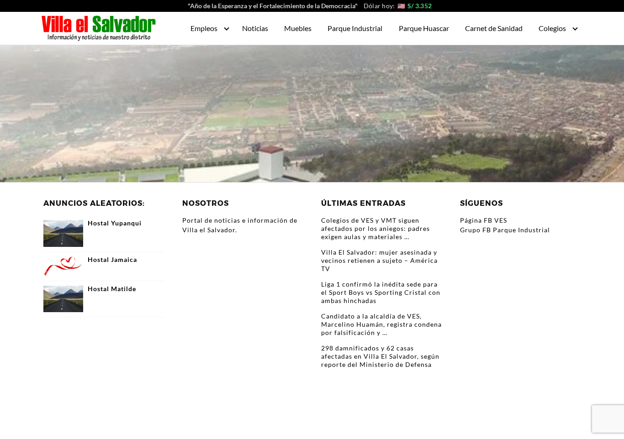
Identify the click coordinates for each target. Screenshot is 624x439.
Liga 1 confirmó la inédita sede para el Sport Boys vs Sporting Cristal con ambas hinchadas (380, 292)
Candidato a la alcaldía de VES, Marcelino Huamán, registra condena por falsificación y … (381, 324)
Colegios (552, 28)
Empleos (203, 28)
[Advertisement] (312, 114)
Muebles (298, 28)
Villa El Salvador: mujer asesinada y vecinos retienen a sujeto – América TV (379, 260)
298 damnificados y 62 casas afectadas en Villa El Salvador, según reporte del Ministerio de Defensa (380, 356)
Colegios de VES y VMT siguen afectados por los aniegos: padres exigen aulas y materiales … (375, 228)
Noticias (255, 28)
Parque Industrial (355, 28)
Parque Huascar (424, 28)
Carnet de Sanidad (494, 28)
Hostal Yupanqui (115, 223)
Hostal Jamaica (112, 259)
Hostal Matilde (112, 289)
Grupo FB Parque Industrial (505, 230)
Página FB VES (483, 220)
